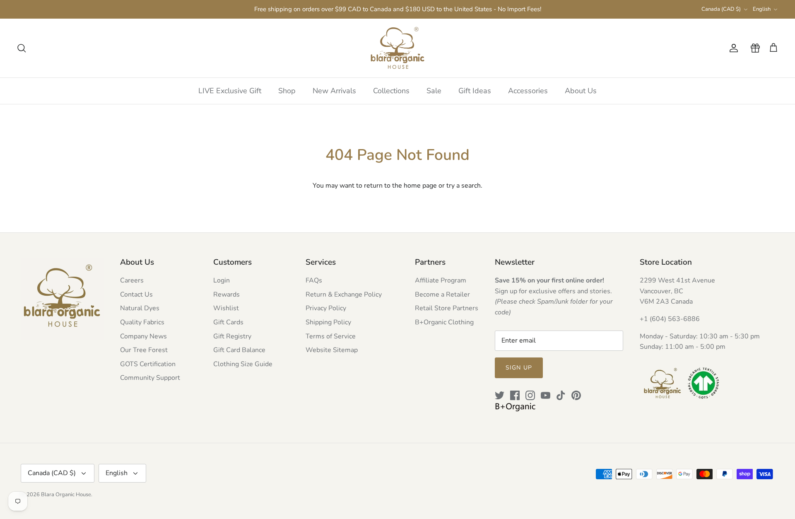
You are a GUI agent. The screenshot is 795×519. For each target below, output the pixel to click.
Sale (433, 91)
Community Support (150, 377)
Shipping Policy (328, 322)
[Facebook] (515, 395)
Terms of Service (331, 336)
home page (420, 185)
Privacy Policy (326, 308)
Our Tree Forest (144, 350)
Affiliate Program (440, 280)
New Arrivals (334, 91)
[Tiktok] (561, 395)
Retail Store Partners (446, 308)
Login (221, 280)
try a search (463, 185)
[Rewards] (753, 48)
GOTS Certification (148, 364)
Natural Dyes (139, 308)
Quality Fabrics (142, 322)
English (762, 9)
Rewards (226, 294)
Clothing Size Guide (242, 364)
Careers (132, 280)
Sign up (519, 368)
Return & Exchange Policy (344, 294)
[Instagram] (530, 395)
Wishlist (226, 308)
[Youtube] (545, 395)
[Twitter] (499, 395)
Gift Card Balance (239, 350)
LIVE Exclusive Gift (229, 91)
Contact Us (136, 294)
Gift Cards (228, 322)
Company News (143, 336)
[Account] (732, 48)
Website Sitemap (332, 350)
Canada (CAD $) (721, 9)
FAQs (314, 280)
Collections (391, 91)
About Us (581, 91)
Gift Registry (232, 336)
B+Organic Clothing (444, 322)
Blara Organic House (66, 494)
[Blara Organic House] (397, 48)
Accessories (528, 91)
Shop (287, 91)
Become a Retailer (442, 294)
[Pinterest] (576, 395)
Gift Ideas (474, 91)
